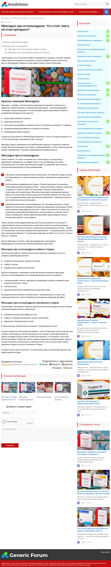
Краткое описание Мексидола (14, 42)
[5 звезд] (11, 365)
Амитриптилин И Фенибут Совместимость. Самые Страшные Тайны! (92, 322)
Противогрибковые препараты (90, 40)
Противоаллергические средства (90, 113)
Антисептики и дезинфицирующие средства (91, 50)
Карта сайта (105, 552)
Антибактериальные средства (89, 142)
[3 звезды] (7, 365)
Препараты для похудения (88, 108)
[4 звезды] (9, 365)
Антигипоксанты (84, 45)
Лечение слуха (83, 79)
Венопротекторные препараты (89, 56)
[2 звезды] (5, 365)
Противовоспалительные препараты (87, 122)
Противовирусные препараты (89, 117)
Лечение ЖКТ (82, 31)
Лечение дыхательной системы (90, 70)
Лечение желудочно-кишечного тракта (17, 12)
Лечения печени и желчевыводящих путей (56, 12)
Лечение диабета (84, 65)
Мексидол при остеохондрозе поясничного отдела (27, 52)
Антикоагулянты (83, 151)
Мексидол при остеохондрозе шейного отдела (25, 49)
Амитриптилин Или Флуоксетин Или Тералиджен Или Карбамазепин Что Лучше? (92, 239)
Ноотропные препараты (88, 12)
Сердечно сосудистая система (89, 133)
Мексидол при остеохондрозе (14, 46)
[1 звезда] (2, 365)
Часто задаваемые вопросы (88, 137)
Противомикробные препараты (90, 128)
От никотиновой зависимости (89, 104)
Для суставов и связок (86, 61)
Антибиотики (82, 146)
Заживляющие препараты (87, 162)
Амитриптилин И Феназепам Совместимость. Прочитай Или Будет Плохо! (93, 281)
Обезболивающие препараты (89, 99)
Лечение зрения (83, 74)
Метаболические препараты (88, 90)
